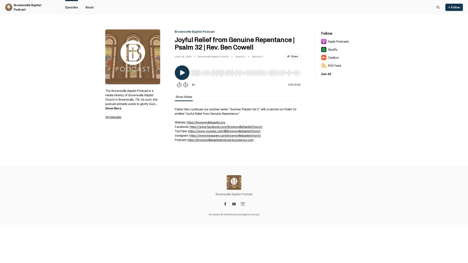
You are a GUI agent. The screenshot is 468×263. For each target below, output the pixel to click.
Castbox (333, 57)
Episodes (71, 7)
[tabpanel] (238, 126)
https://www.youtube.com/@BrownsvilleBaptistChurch (224, 131)
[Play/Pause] (182, 72)
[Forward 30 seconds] (185, 84)
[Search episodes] (438, 7)
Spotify (332, 49)
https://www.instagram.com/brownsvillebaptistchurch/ (225, 135)
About (89, 7)
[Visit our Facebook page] (225, 204)
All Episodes (113, 117)
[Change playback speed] (193, 84)
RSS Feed (334, 65)
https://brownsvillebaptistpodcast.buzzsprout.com (220, 140)
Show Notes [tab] (184, 97)
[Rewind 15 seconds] (179, 84)
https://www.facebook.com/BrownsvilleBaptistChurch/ (226, 127)
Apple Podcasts (338, 41)
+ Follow (454, 7)
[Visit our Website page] (243, 204)
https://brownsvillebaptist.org (206, 122)
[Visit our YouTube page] (234, 204)
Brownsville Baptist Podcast (27, 7)
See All (326, 74)
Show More (113, 108)
